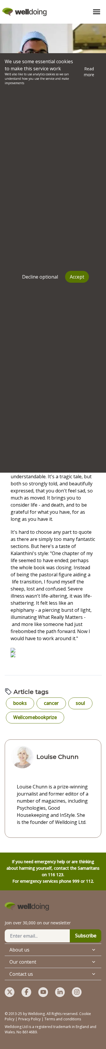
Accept (77, 277)
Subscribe (85, 935)
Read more (89, 71)
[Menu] (96, 12)
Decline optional (40, 277)
